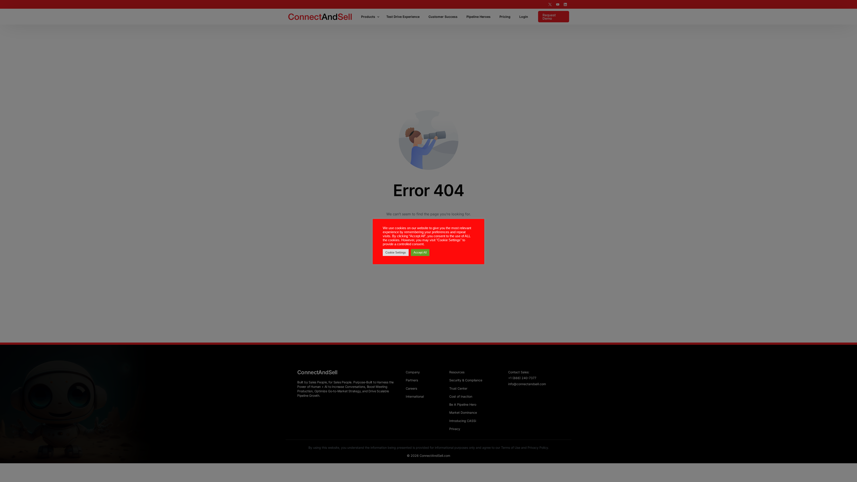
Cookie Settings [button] (395, 252)
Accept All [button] (420, 252)
